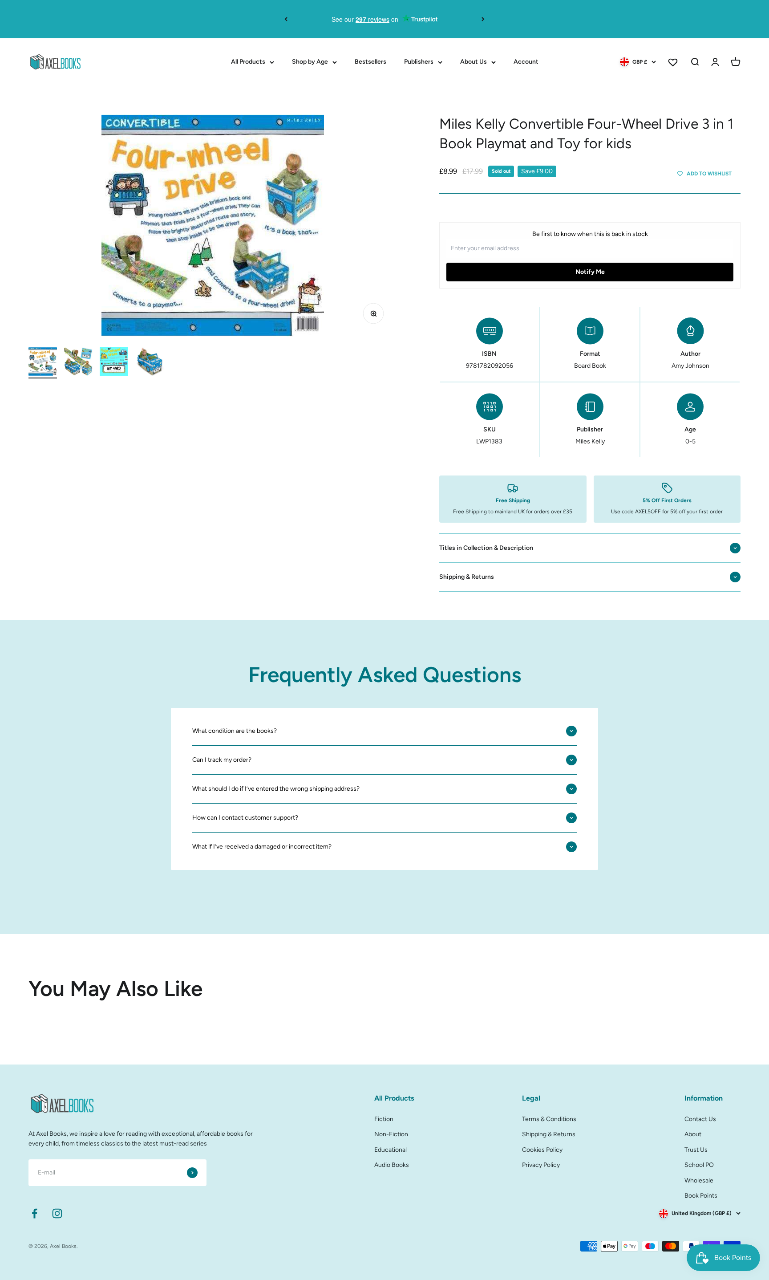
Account (526, 61)
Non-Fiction (391, 1134)
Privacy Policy (541, 1165)
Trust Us (696, 1150)
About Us (473, 61)
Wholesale (698, 1180)
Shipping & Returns (548, 1134)
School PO (699, 1165)
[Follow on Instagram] (57, 1213)
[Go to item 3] (114, 362)
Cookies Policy (542, 1150)
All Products (248, 61)
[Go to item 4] (149, 362)
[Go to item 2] (78, 362)
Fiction (383, 1119)
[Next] (483, 19)
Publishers (418, 61)
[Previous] (285, 19)
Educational (390, 1150)
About (692, 1134)
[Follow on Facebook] (34, 1213)
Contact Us (700, 1119)
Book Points (700, 1195)
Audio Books (391, 1165)
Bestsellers (370, 61)
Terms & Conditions (549, 1119)
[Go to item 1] (42, 362)
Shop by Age (310, 61)
